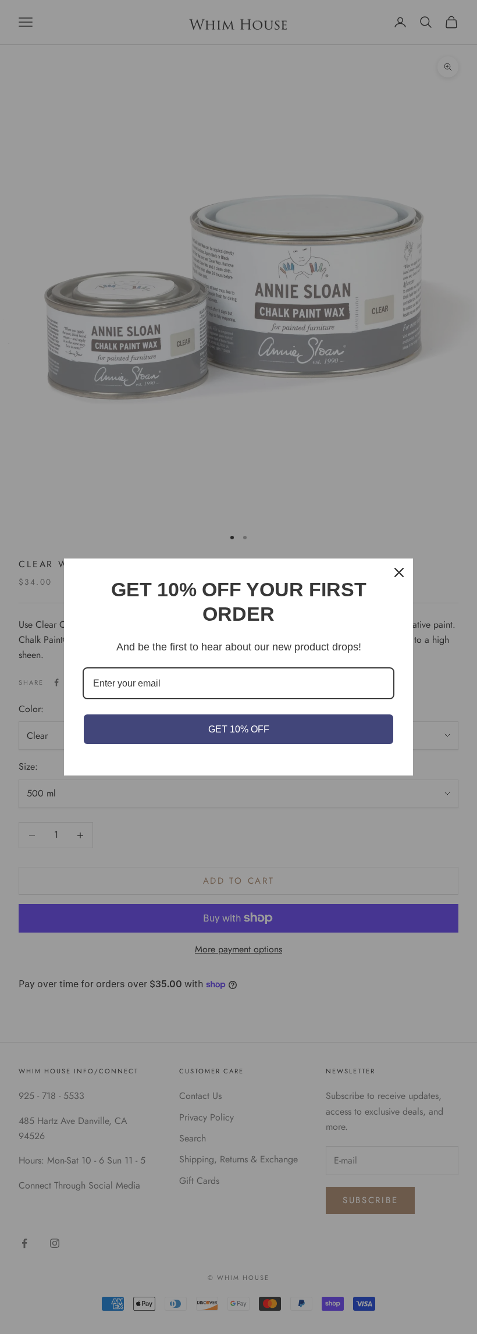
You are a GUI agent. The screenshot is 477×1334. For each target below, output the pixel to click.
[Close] (399, 572)
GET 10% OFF (238, 729)
